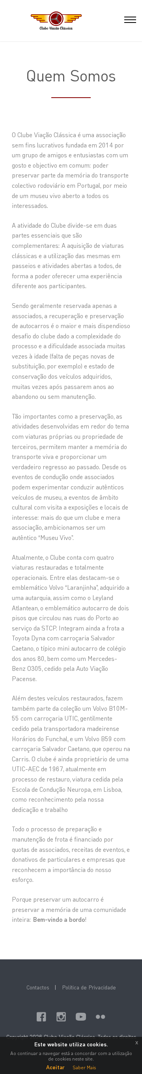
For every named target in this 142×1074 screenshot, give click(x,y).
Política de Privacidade (89, 987)
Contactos (37, 987)
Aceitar (55, 1067)
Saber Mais (84, 1067)
